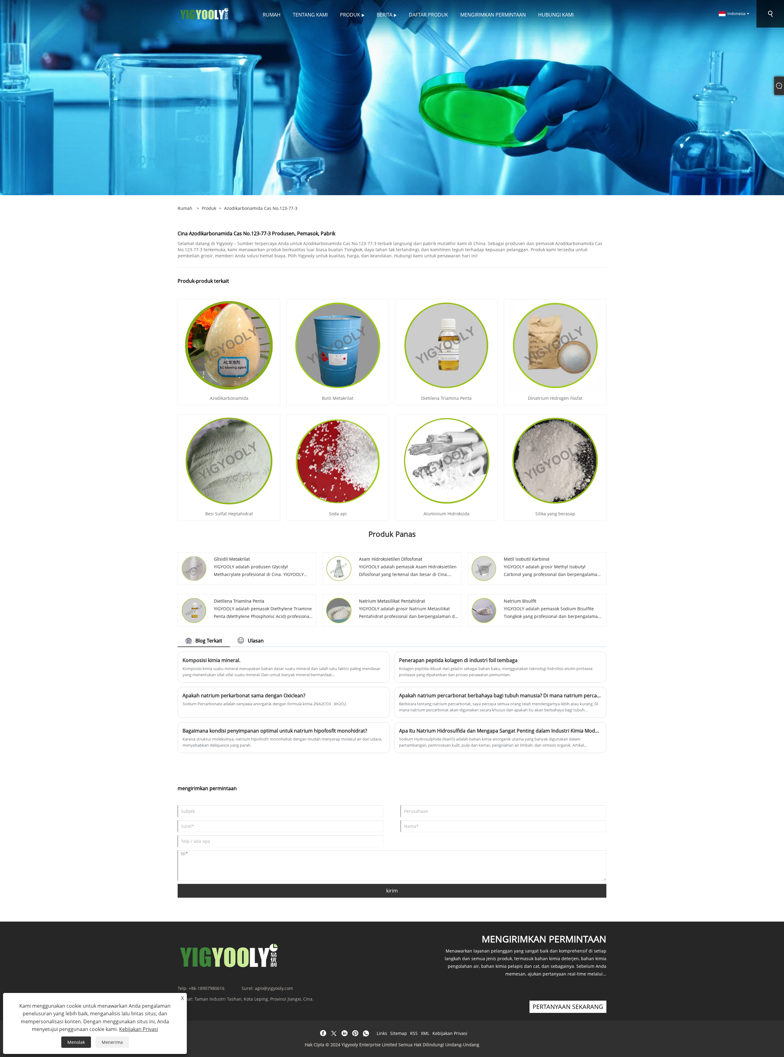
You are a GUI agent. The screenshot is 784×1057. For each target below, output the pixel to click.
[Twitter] (334, 1033)
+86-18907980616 (206, 988)
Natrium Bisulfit (520, 601)
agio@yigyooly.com (274, 988)
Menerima (112, 1042)
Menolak (76, 1042)
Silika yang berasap (555, 514)
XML (425, 1033)
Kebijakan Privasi (449, 1033)
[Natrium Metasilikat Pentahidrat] (339, 610)
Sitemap (398, 1033)
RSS (414, 1033)
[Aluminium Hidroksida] (446, 460)
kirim (392, 890)
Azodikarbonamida (229, 398)
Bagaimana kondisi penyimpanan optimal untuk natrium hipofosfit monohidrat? (275, 730)
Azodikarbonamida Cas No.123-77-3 (260, 208)
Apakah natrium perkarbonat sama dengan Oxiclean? (244, 695)
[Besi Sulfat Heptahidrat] (229, 460)
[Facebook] (323, 1033)
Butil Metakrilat (337, 398)
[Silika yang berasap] (555, 460)
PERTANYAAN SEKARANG (568, 1006)
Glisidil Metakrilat (232, 559)
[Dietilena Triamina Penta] (446, 345)
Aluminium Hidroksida (446, 514)
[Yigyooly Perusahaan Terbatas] (204, 13)
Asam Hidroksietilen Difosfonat (390, 559)
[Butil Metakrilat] (338, 345)
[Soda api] (337, 460)
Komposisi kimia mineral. (211, 660)
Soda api (338, 514)
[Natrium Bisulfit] (484, 610)
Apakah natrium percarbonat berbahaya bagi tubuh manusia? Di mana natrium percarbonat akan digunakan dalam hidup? (500, 695)
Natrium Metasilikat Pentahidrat (392, 601)
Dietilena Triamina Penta (446, 398)
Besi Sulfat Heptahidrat (229, 514)
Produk (209, 208)
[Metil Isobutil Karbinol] (484, 568)
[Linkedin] (344, 1033)
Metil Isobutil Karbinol (526, 559)
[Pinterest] (355, 1033)
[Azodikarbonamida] (229, 345)
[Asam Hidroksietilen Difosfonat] (339, 568)
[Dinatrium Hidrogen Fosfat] (555, 345)
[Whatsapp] (366, 1033)
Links (382, 1033)
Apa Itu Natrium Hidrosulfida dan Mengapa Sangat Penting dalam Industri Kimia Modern (500, 730)
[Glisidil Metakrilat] (194, 568)
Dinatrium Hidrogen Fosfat (555, 398)
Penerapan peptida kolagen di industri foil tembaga (458, 660)
